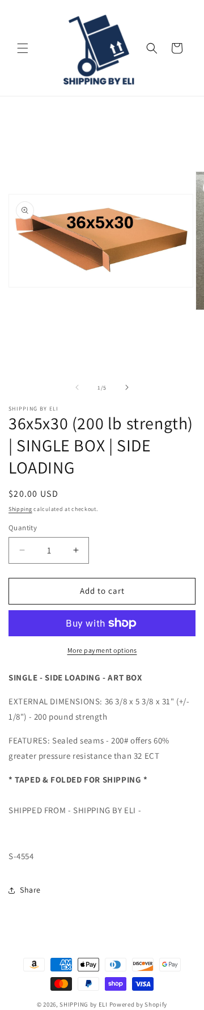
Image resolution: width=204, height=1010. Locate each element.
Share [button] (30, 890)
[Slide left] (77, 387)
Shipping (20, 509)
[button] (22, 48)
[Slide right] (126, 387)
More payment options (102, 650)
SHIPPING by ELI (84, 1004)
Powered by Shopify (138, 1004)
